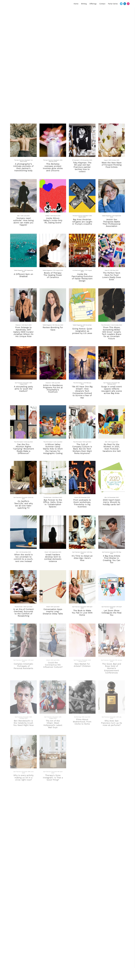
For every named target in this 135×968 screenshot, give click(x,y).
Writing (84, 4)
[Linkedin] (124, 3)
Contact (102, 4)
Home (76, 4)
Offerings (93, 4)
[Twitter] (121, 3)
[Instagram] (128, 3)
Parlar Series (113, 4)
